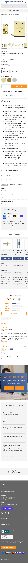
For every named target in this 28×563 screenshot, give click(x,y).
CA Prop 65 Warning (6, 179)
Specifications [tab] (4, 184)
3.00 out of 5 (18, 298)
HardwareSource (7, 559)
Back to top (14, 478)
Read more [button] (4, 342)
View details (7, 258)
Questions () (13, 319)
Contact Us (9, 388)
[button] (25, 2)
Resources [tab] (20, 184)
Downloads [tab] (13, 184)
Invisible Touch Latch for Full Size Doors (12, 14)
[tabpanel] (14, 196)
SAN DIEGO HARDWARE (8, 547)
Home (2, 14)
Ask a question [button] (14, 313)
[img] (5, 327)
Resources (19, 388)
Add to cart (19, 86)
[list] (14, 29)
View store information (8, 95)
